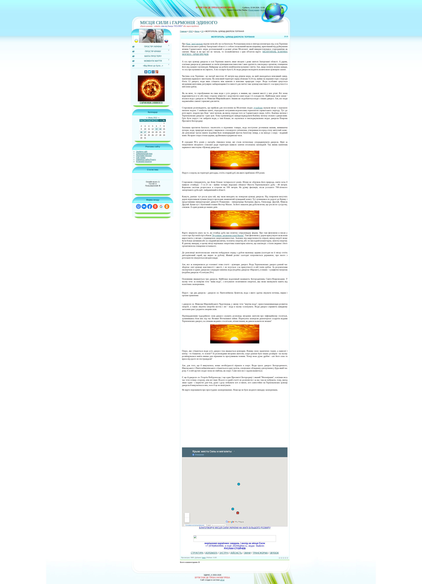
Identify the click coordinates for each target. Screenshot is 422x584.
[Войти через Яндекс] (155, 206)
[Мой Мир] (153, 71)
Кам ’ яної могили (194, 44)
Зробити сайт (141, 152)
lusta (203, 557)
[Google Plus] (156, 71)
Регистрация (254, 10)
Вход (263, 10)
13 (156, 129)
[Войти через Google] (161, 206)
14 (160, 129)
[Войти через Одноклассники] (166, 206)
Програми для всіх (144, 156)
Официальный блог (144, 154)
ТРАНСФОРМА (260, 553)
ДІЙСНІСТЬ (236, 553)
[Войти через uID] (138, 206)
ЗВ (271, 553)
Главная (183, 31)
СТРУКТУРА (197, 553)
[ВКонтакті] (145, 71)
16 (141, 132)
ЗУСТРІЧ (223, 553)
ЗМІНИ (247, 553)
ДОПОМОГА (211, 553)
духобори (258, 107)
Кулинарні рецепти (144, 161)
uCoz (222, 580)
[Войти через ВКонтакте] (144, 206)
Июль (197, 31)
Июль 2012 (152, 118)
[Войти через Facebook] (149, 206)
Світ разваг (141, 158)
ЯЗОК (276, 553)
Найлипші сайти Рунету (146, 160)
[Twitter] (149, 71)
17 (145, 132)
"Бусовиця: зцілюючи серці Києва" (228, 235)
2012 (191, 31)
